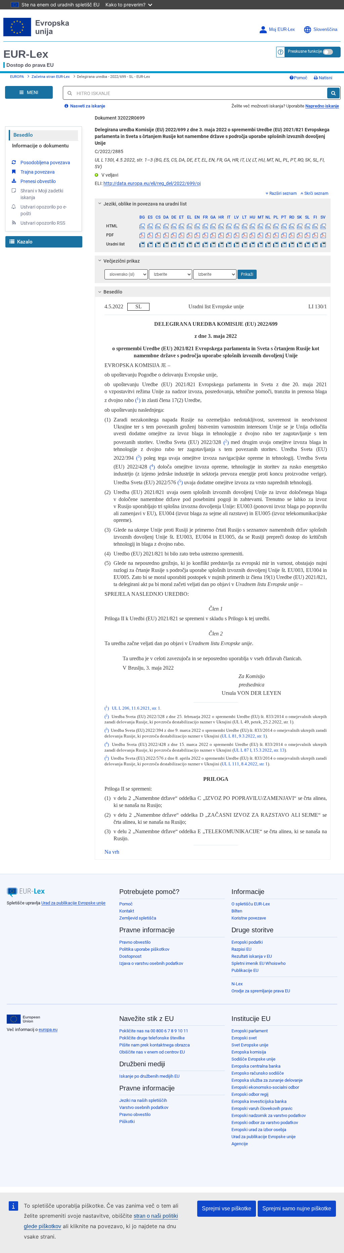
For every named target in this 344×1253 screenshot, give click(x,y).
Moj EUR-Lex (282, 29)
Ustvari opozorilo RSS (42, 223)
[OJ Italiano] (228, 244)
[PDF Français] (205, 235)
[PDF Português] (284, 235)
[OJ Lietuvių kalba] (244, 244)
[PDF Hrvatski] (220, 235)
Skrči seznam (316, 193)
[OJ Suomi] (315, 244)
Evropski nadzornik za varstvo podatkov (268, 1115)
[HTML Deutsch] (173, 226)
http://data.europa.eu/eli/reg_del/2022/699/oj (152, 183)
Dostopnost (130, 956)
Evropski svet (244, 1037)
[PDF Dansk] (165, 235)
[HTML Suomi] (315, 226)
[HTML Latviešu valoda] (236, 226)
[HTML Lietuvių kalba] (244, 226)
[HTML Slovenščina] (307, 226)
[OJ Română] (291, 244)
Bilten (236, 910)
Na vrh (111, 852)
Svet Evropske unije (249, 1044)
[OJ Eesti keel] (181, 244)
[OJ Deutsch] (173, 244)
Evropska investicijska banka (259, 1101)
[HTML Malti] (260, 226)
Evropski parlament (249, 1030)
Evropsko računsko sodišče (257, 1073)
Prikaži (247, 274)
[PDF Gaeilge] (213, 235)
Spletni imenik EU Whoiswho (258, 963)
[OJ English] (197, 244)
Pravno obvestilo (134, 942)
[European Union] (23, 1019)
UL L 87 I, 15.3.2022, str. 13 (259, 750)
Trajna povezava (37, 172)
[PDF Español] (150, 235)
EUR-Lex (25, 54)
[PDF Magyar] (252, 235)
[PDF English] (197, 235)
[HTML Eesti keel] (181, 226)
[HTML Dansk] (165, 226)
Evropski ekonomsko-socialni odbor (265, 1087)
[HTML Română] (291, 226)
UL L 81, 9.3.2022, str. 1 (243, 736)
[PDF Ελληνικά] (189, 235)
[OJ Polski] (276, 244)
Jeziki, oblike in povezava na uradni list (145, 204)
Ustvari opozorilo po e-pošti (43, 210)
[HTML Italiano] (228, 226)
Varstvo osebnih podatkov (143, 1107)
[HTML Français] (205, 226)
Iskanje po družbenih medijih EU (149, 1076)
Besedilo (23, 135)
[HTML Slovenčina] (299, 226)
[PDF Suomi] (315, 235)
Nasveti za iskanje (87, 105)
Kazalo (24, 242)
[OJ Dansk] (165, 244)
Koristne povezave (248, 918)
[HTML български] (142, 226)
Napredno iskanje (322, 105)
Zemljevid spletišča (137, 918)
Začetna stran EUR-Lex (51, 77)
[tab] (212, 204)
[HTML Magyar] (252, 226)
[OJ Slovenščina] (307, 244)
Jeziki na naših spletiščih (143, 1100)
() (137, 400)
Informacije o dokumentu (40, 146)
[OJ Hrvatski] (220, 244)
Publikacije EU (244, 970)
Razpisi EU (241, 949)
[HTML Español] (150, 226)
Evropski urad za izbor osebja (258, 1129)
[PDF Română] (291, 235)
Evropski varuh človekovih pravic (262, 1108)
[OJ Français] (205, 244)
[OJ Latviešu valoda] (236, 244)
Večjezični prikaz (121, 261)
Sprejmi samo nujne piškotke (296, 1208)
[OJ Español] (150, 244)
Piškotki (127, 1121)
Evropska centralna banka (256, 1066)
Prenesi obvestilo (38, 181)
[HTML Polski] (276, 226)
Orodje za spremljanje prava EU (260, 990)
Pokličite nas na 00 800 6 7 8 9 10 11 (153, 1030)
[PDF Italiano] (228, 235)
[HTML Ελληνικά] (189, 226)
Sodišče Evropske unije (253, 1059)
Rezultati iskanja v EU (251, 956)
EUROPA (17, 77)
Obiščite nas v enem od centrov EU (152, 1052)
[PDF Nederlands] (268, 235)
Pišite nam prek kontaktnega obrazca (154, 1044)
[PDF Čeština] (158, 235)
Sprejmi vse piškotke (226, 1208)
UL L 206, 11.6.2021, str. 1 (136, 708)
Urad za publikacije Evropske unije (73, 902)
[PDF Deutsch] (173, 235)
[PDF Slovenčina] (299, 235)
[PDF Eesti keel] (181, 235)
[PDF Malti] (260, 235)
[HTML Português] (284, 226)
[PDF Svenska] (323, 235)
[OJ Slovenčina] (299, 244)
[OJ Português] (284, 244)
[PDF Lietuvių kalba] (244, 235)
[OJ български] (142, 244)
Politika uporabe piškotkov (144, 949)
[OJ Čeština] (158, 244)
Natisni (325, 77)
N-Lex (237, 983)
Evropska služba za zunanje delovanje (267, 1080)
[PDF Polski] (276, 235)
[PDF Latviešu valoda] (236, 235)
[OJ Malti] (260, 244)
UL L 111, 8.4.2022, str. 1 (245, 764)
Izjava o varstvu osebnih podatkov (151, 963)
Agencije (239, 1143)
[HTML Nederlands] (268, 226)
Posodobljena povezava (45, 162)
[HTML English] (197, 226)
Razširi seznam (283, 193)
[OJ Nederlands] (268, 244)
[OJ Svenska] (323, 244)
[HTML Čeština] (158, 226)
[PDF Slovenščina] (307, 235)
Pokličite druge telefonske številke (152, 1037)
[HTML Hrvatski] (220, 226)
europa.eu (48, 1029)
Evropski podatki (247, 942)
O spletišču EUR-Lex (250, 903)
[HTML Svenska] (323, 226)
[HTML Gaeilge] (213, 226)
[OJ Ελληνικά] (189, 244)
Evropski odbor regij (249, 1094)
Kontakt (126, 910)
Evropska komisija (248, 1052)
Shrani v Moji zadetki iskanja (41, 194)
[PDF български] (142, 235)
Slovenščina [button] (325, 29)
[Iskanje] (333, 93)
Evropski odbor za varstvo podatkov (264, 1122)
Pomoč (300, 77)
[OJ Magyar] (252, 244)
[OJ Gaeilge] (213, 244)
